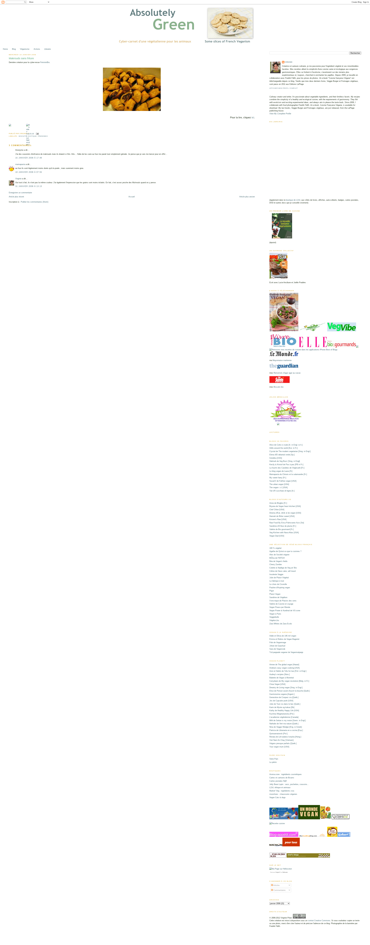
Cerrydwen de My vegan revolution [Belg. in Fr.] (289, 681)
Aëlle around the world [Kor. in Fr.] (283, 448)
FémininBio (45, 62)
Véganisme (24, 49)
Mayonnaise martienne (282, 360)
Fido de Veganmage (277, 642)
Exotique (32, 136)
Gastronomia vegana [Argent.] (282, 694)
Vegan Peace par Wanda (279, 607)
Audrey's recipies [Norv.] (279, 674)
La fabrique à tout (276, 581)
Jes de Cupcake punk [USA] (281, 701)
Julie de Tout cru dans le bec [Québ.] (284, 704)
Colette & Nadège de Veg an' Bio (283, 568)
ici (253, 117)
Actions (37, 49)
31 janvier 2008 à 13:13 (28, 186)
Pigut (271, 591)
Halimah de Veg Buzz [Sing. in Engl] (284, 461)
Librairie (47, 49)
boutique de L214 (293, 200)
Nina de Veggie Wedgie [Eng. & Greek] (285, 727)
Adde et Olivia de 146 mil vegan (282, 636)
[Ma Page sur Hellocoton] (280, 869)
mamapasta (20, 164)
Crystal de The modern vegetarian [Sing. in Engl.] (290, 451)
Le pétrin (273, 762)
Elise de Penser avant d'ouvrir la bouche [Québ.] (289, 691)
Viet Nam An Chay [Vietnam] (281, 740)
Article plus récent (16, 197)
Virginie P (277, 872)
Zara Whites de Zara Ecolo (280, 624)
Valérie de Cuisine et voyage (281, 604)
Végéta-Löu (274, 620)
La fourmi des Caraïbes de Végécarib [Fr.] (286, 468)
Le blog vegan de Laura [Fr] (280, 471)
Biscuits (23, 136)
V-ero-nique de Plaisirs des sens (282, 601)
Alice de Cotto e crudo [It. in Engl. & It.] (286, 445)
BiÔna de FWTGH (277, 558)
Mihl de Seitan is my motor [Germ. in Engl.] (287, 720)
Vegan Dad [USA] (276, 536)
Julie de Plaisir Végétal (279, 578)
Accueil (131, 197)
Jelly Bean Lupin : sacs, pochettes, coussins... (289, 784)
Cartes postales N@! (278, 781)
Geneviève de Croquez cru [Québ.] (283, 697)
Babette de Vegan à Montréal (281, 678)
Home (5, 49)
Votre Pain (273, 759)
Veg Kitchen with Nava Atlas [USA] (284, 532)
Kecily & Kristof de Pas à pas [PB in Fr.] (286, 464)
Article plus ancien (247, 197)
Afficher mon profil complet (283, 88)
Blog (14, 49)
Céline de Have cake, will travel (282, 571)
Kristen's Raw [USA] (277, 519)
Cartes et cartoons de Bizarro (281, 778)
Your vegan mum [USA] (279, 747)
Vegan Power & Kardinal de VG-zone (284, 610)
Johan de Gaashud (277, 646)
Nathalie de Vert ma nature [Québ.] (283, 724)
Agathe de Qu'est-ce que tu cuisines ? (285, 551)
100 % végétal (275, 548)
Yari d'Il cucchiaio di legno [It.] (282, 491)
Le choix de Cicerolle (278, 584)
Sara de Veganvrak (277, 649)
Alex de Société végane (279, 555)
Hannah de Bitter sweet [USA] (282, 516)
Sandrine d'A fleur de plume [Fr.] (282, 526)
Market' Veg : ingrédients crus (281, 791)
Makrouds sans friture (21, 58)
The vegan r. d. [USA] (278, 487)
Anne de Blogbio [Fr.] (278, 503)
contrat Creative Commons (319, 920)
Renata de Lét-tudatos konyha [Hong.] (285, 737)
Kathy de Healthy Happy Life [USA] (284, 710)
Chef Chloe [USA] (276, 509)
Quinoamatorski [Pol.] (278, 734)
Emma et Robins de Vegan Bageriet (284, 639)
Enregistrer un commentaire (20, 193)
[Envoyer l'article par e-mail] (37, 133)
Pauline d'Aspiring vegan (279, 587)
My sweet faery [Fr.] (277, 478)
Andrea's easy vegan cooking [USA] (284, 668)
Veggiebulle (274, 617)
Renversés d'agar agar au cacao (287, 373)
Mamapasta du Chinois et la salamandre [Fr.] (288, 474)
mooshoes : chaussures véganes (283, 794)
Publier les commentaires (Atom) (34, 202)
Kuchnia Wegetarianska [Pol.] (281, 714)
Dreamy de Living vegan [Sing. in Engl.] (286, 687)
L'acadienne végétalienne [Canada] (283, 717)
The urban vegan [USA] (279, 484)
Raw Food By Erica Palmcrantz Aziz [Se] (286, 523)
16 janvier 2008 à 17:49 (28, 158)
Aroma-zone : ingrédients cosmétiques (285, 774)
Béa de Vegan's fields (278, 561)
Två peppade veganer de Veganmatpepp (286, 652)
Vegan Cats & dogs (277, 797)
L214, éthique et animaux (280, 787)
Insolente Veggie (276, 574)
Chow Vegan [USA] (277, 684)
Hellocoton (285, 872)
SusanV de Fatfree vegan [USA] (282, 481)
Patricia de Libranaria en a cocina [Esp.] (286, 730)
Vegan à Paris (275, 614)
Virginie (18, 179)
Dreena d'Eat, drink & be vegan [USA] (285, 513)
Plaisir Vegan (274, 594)
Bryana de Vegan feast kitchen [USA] (285, 506)
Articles (276, 885)
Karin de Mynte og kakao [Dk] (281, 707)
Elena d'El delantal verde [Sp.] (282, 455)
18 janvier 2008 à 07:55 (28, 172)
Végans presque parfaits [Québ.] (283, 743)
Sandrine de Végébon (278, 597)
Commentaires (279, 890)
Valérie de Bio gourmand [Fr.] (281, 529)
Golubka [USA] (275, 458)
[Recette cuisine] (277, 823)
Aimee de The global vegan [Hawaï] (284, 664)
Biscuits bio (278, 387)
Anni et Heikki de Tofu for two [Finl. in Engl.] (287, 671)
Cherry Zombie (275, 564)
